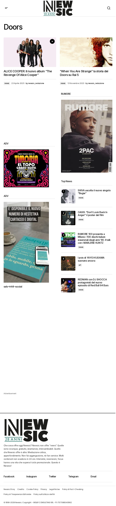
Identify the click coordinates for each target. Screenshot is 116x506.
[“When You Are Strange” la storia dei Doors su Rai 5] (86, 52)
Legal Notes (54, 489)
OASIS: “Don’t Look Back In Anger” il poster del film (92, 214)
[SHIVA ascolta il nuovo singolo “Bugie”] (68, 196)
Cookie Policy (32, 489)
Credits (20, 489)
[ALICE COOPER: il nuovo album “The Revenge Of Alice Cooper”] (30, 52)
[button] (6, 8)
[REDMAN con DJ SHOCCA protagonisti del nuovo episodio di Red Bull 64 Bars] (68, 285)
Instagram (31, 476)
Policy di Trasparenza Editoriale (17, 494)
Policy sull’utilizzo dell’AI (44, 494)
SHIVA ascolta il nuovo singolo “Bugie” (94, 192)
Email (93, 476)
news (7, 83)
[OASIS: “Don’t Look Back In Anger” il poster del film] (68, 218)
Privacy (44, 489)
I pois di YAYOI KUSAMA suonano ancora (91, 259)
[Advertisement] (29, 113)
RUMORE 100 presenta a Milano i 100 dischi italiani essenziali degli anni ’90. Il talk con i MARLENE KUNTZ (94, 238)
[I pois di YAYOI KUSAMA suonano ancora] (68, 263)
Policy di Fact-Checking (72, 489)
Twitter (52, 476)
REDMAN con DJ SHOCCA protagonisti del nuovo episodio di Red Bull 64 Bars (93, 282)
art (80, 265)
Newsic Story (9, 489)
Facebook (9, 476)
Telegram (73, 476)
